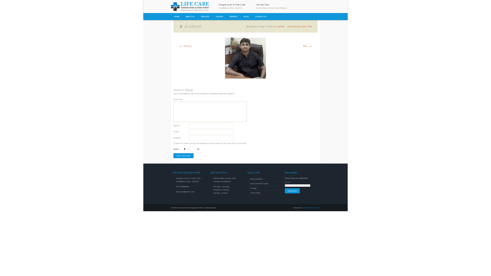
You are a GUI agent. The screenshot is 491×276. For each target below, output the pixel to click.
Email (176, 132)
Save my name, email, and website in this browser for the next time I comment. (211, 143)
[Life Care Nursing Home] (190, 6)
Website (177, 138)
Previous (185, 46)
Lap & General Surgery (259, 183)
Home (176, 16)
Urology (253, 188)
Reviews (233, 16)
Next (307, 46)
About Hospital (256, 179)
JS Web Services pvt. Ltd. (311, 208)
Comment (178, 99)
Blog (246, 16)
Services (205, 16)
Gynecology (255, 193)
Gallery (219, 16)
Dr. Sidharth (279, 26)
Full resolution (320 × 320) (300, 26)
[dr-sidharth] (245, 58)
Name (176, 125)
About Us (190, 16)
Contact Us (260, 16)
